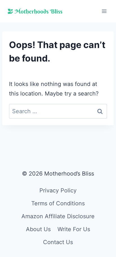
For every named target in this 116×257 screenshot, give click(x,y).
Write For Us (73, 229)
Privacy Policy (58, 190)
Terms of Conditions (58, 203)
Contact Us (58, 242)
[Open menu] (104, 11)
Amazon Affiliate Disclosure (58, 216)
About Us (38, 229)
